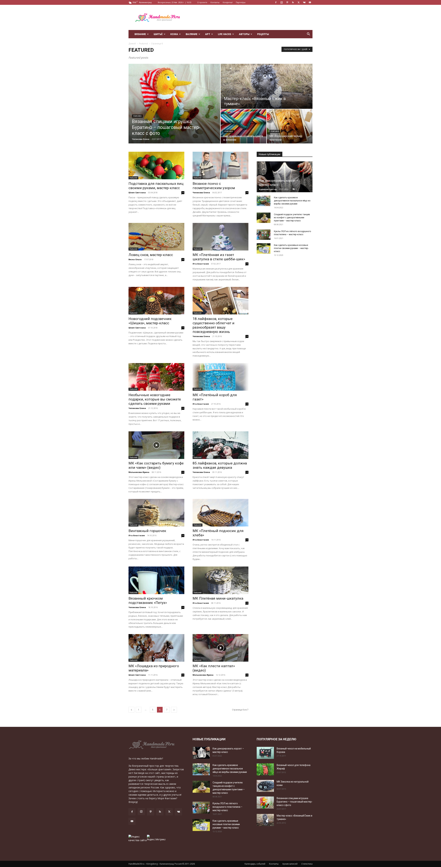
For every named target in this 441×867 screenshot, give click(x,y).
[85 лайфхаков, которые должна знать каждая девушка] (220, 445)
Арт (207, 34)
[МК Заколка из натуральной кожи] (265, 786)
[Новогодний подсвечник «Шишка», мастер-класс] (156, 300)
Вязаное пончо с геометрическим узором (214, 186)
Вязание (140, 34)
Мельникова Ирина (139, 472)
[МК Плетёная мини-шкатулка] (220, 580)
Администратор (268, 189)
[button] (308, 34)
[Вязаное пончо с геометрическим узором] (220, 165)
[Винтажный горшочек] (156, 513)
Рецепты (263, 34)
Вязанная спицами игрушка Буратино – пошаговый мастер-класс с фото (294, 801)
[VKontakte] (304, 2)
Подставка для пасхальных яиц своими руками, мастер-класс (156, 186)
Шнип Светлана (137, 192)
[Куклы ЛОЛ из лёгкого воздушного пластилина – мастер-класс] (263, 234)
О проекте (202, 2)
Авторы (244, 34)
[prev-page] (131, 710)
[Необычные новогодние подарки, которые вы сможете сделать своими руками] (156, 377)
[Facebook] (275, 2)
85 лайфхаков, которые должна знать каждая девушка (220, 465)
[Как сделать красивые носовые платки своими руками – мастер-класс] (263, 248)
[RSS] (292, 2)
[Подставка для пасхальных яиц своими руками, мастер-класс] (156, 165)
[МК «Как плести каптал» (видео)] (220, 648)
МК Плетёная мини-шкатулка (218, 598)
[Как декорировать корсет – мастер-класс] (284, 176)
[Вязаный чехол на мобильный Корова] (265, 753)
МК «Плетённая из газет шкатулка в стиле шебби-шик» (219, 257)
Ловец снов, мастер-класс (151, 255)
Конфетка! (228, 2)
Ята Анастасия (201, 263)
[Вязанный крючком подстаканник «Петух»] (156, 580)
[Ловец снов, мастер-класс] (156, 236)
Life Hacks (224, 34)
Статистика (306, 863)
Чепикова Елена (140, 139)
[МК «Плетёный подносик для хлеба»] (220, 513)
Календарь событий (255, 863)
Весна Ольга (135, 259)
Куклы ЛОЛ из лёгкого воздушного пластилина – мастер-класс (227, 807)
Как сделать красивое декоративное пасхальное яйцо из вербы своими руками (292, 200)
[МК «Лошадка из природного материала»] (156, 648)
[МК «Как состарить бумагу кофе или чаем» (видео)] (156, 445)
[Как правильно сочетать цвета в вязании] (243, 126)
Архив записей (290, 863)
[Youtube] (309, 2)
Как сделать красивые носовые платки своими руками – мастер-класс (291, 248)
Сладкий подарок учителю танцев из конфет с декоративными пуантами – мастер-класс (292, 217)
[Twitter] (298, 2)
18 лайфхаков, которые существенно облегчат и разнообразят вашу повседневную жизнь (213, 325)
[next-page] (174, 710)
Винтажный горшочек (147, 531)
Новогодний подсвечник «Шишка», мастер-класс (150, 321)
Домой (132, 43)
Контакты (215, 2)
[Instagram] (281, 2)
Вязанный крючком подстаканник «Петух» (148, 600)
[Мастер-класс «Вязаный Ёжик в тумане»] (266, 86)
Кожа (174, 34)
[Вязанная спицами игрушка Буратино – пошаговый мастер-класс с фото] (174, 103)
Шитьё (158, 34)
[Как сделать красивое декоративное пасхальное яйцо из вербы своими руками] (263, 201)
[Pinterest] (287, 2)
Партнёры (240, 2)
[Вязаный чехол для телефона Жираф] (265, 769)
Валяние (191, 34)
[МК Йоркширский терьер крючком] (289, 126)
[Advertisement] (249, 17)
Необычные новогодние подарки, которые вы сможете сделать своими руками (155, 399)
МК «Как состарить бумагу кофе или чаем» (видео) (156, 465)
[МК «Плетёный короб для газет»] (220, 377)
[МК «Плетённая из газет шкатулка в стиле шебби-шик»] (220, 236)
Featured (143, 43)
